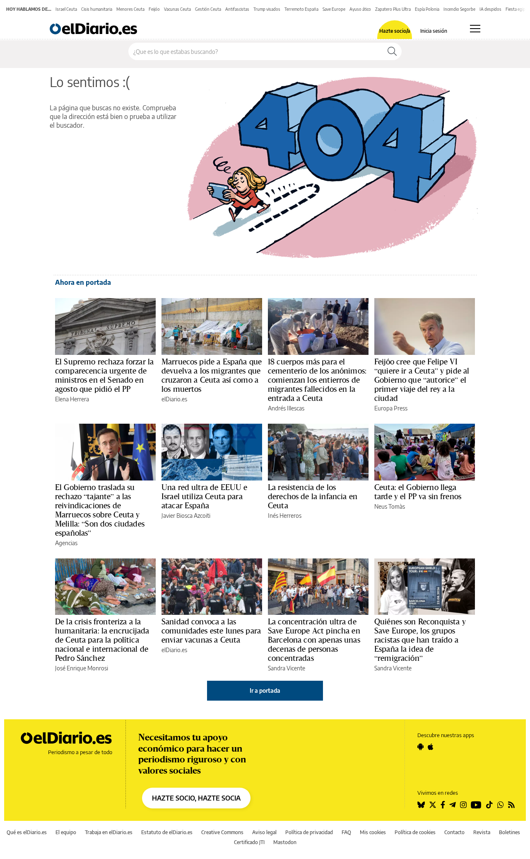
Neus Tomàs (389, 506)
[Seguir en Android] (420, 746)
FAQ (346, 832)
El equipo (65, 832)
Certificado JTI (249, 842)
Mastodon (284, 842)
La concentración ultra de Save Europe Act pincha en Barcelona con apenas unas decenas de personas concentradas (314, 639)
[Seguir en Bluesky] (421, 804)
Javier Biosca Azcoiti (185, 515)
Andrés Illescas (286, 408)
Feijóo (154, 9)
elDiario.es (174, 399)
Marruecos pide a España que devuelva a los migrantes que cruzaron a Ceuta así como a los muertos (211, 375)
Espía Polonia (427, 9)
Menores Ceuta (130, 9)
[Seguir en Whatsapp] (500, 804)
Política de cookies (415, 832)
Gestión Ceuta (208, 9)
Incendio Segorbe (459, 9)
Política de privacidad (309, 832)
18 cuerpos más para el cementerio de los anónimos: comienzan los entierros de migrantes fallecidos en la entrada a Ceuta (317, 380)
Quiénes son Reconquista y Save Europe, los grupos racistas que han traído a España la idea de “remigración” (420, 639)
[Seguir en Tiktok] (489, 804)
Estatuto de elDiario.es (167, 832)
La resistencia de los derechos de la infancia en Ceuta (312, 496)
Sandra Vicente (286, 668)
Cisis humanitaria (96, 9)
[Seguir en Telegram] (452, 804)
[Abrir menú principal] (475, 28)
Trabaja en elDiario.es (108, 832)
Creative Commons (222, 832)
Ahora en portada (83, 282)
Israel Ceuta (66, 9)
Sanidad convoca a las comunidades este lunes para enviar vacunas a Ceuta (211, 630)
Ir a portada (265, 690)
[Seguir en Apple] (431, 746)
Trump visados (266, 9)
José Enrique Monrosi (81, 668)
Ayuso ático (360, 9)
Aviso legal (264, 832)
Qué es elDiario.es (27, 832)
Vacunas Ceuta (177, 9)
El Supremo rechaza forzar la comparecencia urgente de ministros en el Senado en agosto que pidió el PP (104, 375)
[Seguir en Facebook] (443, 804)
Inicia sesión (433, 31)
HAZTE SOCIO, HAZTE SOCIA (196, 798)
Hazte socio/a (394, 31)
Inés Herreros (284, 515)
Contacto (454, 832)
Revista (481, 832)
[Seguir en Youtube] (476, 804)
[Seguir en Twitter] (432, 804)
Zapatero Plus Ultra (393, 9)
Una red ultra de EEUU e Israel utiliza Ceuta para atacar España (204, 496)
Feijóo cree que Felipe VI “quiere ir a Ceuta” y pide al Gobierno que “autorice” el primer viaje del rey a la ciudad (421, 380)
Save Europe (334, 9)
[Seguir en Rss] (511, 804)
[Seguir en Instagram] (463, 804)
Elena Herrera (72, 399)
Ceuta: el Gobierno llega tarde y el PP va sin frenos (417, 491)
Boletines (509, 832)
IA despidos (490, 9)
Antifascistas (237, 9)
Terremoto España (301, 9)
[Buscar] (392, 51)
